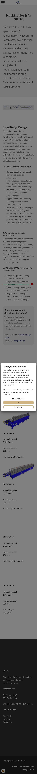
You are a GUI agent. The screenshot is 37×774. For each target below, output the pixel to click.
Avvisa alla (18, 407)
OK (18, 402)
